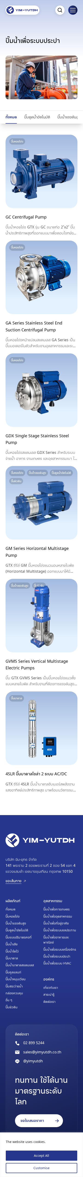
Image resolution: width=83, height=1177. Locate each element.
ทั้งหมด (11, 116)
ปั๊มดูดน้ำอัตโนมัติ (37, 116)
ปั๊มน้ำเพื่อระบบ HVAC (57, 963)
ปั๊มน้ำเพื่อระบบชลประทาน (59, 930)
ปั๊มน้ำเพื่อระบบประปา (56, 956)
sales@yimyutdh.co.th (42, 1052)
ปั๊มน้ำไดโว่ (12, 951)
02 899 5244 (33, 1042)
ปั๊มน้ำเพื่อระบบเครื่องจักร (59, 949)
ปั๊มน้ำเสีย (12, 944)
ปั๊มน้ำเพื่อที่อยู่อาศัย (56, 923)
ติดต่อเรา (49, 1001)
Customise (41, 1168)
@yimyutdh (33, 1060)
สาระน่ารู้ (48, 994)
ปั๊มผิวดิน (12, 1007)
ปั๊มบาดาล (12, 958)
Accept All (41, 1155)
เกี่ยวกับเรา (50, 987)
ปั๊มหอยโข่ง (13, 916)
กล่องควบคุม (14, 993)
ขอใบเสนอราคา (32, 1120)
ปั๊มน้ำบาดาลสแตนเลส (20, 965)
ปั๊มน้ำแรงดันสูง (68, 116)
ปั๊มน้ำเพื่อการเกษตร (56, 909)
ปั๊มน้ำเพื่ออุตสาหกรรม (57, 916)
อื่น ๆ (9, 1000)
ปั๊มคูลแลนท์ (13, 972)
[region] (41, 1154)
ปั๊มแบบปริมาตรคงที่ (19, 937)
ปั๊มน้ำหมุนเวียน (16, 979)
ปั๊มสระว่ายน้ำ (14, 986)
